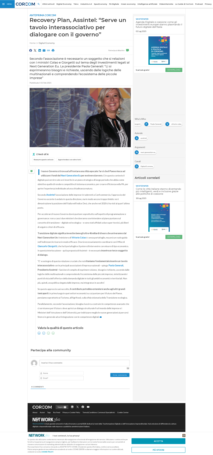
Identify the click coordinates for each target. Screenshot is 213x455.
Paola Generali (116, 265)
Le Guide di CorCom (184, 4)
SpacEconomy (100, 4)
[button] (7, 4)
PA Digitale (114, 4)
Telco (76, 4)
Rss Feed (56, 412)
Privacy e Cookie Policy (71, 412)
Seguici (60, 407)
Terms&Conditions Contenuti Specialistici (98, 412)
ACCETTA (158, 441)
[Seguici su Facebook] (82, 407)
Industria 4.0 (86, 4)
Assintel (50, 194)
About (35, 412)
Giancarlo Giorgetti (47, 246)
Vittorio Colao (78, 237)
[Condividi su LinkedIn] (40, 50)
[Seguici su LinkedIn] (72, 407)
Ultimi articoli (48, 4)
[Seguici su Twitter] (77, 407)
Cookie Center (123, 412)
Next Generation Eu (71, 175)
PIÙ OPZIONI (158, 450)
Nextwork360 (38, 424)
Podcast (199, 4)
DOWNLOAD (173, 70)
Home (33, 43)
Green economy (128, 4)
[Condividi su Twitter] (35, 50)
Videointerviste (166, 4)
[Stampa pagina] (53, 50)
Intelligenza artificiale (147, 4)
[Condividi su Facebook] (31, 50)
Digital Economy (63, 4)
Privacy (208, 4)
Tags (49, 412)
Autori (42, 412)
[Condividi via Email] (44, 50)
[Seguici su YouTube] (88, 407)
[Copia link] (49, 50)
